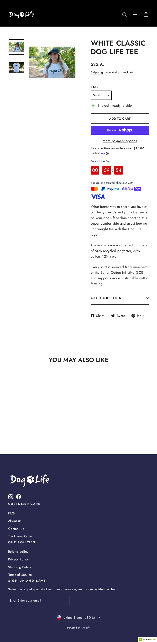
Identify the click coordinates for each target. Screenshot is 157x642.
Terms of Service (20, 574)
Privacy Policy (18, 559)
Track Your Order (20, 536)
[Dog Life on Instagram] (10, 496)
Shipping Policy (19, 567)
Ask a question (106, 298)
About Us (14, 521)
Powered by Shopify (78, 628)
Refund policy (18, 551)
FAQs (12, 513)
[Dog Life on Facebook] (18, 496)
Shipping (97, 72)
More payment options (120, 140)
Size (95, 87)
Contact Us (16, 528)
